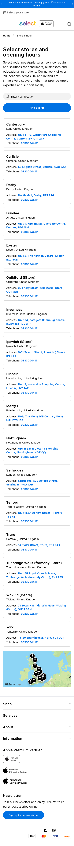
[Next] (72, 4)
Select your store (18, 12)
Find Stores (37, 107)
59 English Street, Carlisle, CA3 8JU (42, 167)
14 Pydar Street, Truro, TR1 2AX (39, 545)
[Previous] (1, 4)
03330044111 (30, 143)
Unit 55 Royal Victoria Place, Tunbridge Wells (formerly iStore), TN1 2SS (34, 575)
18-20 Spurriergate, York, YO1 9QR (41, 637)
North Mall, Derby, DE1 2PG (36, 195)
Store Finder (24, 35)
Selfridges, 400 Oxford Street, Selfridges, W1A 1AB (32, 482)
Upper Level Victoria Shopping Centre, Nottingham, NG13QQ (32, 450)
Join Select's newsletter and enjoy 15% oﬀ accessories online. (37, 4)
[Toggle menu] (4, 23)
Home (6, 35)
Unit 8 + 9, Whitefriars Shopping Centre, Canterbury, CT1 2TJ (33, 136)
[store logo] (36, 23)
